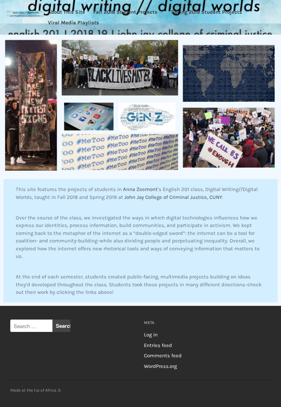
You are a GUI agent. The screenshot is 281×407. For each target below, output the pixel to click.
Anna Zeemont (140, 189)
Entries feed (158, 345)
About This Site (66, 12)
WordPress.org (160, 366)
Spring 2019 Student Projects (206, 12)
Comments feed (163, 355)
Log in (151, 335)
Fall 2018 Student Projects (125, 12)
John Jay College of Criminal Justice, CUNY (173, 197)
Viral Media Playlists (73, 23)
